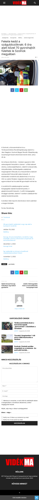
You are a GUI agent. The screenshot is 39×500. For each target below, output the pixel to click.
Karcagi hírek (13, 37)
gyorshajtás (11, 264)
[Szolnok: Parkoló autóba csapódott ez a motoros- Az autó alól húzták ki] (7, 349)
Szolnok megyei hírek (29, 37)
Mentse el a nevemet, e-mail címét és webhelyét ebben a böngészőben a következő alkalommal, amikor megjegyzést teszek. (19, 402)
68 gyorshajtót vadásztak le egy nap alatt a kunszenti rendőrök (17, 225)
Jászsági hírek (12, 33)
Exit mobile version (19, 498)
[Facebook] (12, 90)
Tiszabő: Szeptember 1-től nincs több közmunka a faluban (24, 337)
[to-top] (37, 497)
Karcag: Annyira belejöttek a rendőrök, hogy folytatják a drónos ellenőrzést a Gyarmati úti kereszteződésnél (18, 238)
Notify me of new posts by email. (13, 419)
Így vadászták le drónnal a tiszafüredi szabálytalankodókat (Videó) (15, 252)
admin (19, 306)
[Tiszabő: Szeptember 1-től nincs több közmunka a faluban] (7, 339)
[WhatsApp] (26, 90)
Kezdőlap (3, 33)
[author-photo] (19, 303)
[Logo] (19, 466)
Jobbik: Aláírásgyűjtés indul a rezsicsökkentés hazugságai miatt (30, 285)
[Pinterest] (21, 90)
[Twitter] (17, 90)
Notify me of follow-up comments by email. (16, 417)
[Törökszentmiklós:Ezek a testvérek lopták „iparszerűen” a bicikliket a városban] (7, 326)
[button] (4, 3)
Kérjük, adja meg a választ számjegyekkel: (14, 408)
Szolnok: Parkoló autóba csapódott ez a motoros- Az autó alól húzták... (25, 348)
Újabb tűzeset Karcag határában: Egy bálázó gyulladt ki (8, 285)
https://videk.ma (19, 308)
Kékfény (20, 37)
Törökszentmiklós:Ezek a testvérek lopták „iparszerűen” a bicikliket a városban (25, 325)
